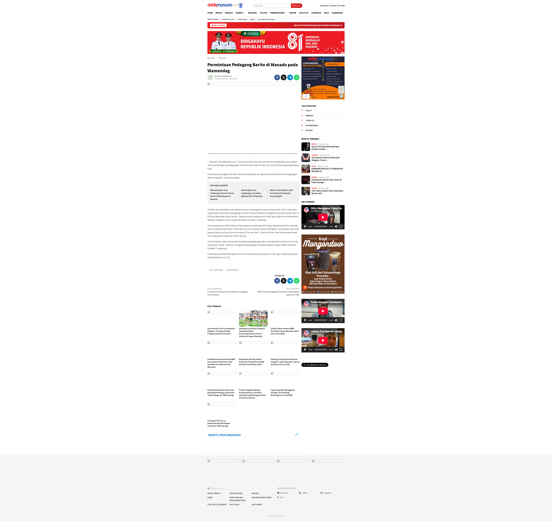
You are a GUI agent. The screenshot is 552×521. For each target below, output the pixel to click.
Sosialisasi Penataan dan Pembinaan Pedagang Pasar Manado (227, 291)
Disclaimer (257, 504)
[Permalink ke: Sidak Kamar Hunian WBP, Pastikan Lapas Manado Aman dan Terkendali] (285, 318)
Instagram (327, 493)
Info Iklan (234, 504)
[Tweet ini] (283, 77)
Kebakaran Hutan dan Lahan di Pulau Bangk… (327, 181)
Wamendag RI (233, 269)
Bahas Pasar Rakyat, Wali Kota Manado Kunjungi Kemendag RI (281, 193)
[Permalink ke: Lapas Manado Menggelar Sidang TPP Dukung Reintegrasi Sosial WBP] (285, 380)
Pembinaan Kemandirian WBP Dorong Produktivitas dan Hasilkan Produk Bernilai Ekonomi (221, 363)
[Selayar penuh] (340, 226)
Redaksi (255, 493)
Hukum (314, 188)
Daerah (314, 177)
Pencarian (296, 5)
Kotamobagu (312, 125)
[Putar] (305, 226)
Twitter (304, 493)
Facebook (284, 493)
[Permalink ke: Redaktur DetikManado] (210, 77)
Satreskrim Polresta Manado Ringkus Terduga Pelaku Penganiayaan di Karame (221, 331)
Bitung (309, 130)
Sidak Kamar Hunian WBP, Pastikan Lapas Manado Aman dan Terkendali (285, 331)
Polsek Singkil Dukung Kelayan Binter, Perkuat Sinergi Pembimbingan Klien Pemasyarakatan (252, 394)
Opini (314, 166)
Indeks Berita (213, 493)
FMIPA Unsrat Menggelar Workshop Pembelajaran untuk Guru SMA (278, 291)
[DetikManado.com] (225, 5)
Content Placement (217, 504)
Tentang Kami (235, 493)
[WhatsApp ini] (296, 77)
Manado (309, 115)
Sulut (309, 110)
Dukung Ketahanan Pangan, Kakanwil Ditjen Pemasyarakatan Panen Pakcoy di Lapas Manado (252, 332)
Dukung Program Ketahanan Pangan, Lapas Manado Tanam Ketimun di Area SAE (285, 362)
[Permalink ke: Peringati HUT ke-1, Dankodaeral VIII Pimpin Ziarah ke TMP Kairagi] (221, 411)
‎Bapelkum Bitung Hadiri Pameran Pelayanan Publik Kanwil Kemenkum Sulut (251, 362)
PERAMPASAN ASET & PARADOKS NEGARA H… (327, 170)
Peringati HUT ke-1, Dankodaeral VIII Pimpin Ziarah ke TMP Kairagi (218, 423)
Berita (314, 144)
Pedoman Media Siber (261, 497)
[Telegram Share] (290, 77)
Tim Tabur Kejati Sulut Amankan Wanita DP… (327, 192)
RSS (281, 497)
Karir (209, 497)
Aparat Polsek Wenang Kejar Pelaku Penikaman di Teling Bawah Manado (296, 25)
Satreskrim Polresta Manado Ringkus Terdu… (326, 159)
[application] (323, 217)
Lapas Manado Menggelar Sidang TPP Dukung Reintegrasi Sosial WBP (283, 392)
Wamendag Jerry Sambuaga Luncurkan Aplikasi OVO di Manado (251, 193)
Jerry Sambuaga (216, 269)
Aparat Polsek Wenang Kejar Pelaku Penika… (325, 147)
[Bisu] (336, 226)
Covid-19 (310, 120)
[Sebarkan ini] (277, 77)
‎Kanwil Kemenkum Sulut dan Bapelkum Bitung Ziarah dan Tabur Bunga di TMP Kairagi (220, 392)
